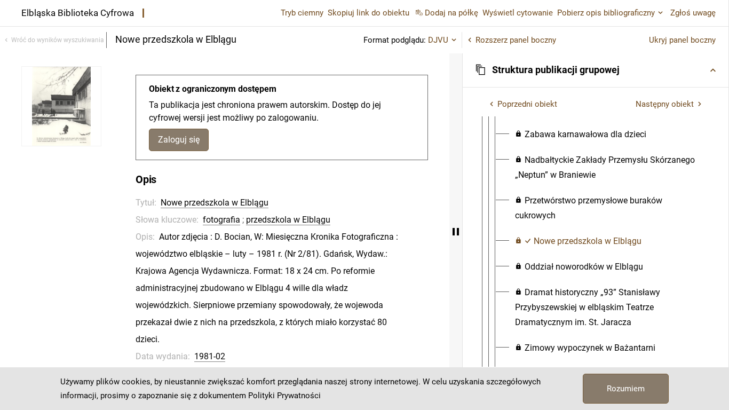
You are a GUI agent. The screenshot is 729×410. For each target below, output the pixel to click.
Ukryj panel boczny (682, 40)
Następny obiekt (665, 104)
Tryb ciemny (302, 13)
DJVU (438, 40)
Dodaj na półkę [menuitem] (451, 13)
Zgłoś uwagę (693, 13)
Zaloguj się (179, 140)
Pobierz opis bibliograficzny (606, 13)
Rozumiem (626, 388)
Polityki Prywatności (284, 395)
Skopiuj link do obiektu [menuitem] (368, 13)
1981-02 (209, 356)
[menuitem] (580, 134)
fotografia (221, 220)
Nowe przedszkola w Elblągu (214, 203)
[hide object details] (455, 231)
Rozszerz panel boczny (516, 40)
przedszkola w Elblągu (288, 220)
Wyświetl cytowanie (517, 13)
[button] (595, 70)
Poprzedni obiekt (527, 104)
